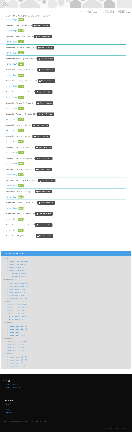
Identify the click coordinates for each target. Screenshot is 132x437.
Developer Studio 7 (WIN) (16, 347)
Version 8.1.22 (12, 130)
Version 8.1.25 (12, 97)
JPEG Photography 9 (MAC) (16, 319)
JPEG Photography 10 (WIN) (16, 295)
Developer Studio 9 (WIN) (16, 310)
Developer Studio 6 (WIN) (16, 363)
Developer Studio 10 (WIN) (16, 289)
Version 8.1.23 (12, 119)
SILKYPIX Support (11, 385)
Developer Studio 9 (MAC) (16, 313)
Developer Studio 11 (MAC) (16, 271)
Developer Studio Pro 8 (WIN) (17, 326)
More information (42, 25)
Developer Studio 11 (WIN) (16, 268)
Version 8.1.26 (12, 86)
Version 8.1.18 (12, 164)
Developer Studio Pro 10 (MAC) (17, 286)
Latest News (108, 11)
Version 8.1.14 (12, 208)
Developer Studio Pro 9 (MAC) (17, 307)
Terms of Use (9, 413)
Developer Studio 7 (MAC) (16, 350)
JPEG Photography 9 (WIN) (16, 316)
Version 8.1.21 (12, 141)
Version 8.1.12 (12, 230)
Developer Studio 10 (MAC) (16, 292)
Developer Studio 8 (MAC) (16, 335)
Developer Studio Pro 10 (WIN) (17, 283)
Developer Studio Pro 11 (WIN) (17, 262)
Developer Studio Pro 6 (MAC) (17, 360)
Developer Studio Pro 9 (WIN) (17, 304)
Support (124, 11)
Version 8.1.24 (12, 108)
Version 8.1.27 (12, 75)
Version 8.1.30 (12, 42)
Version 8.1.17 (12, 175)
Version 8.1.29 (12, 53)
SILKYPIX (92, 11)
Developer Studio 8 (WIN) (16, 332)
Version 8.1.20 (12, 152)
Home (81, 12)
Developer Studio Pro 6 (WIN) (17, 357)
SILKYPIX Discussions (12, 388)
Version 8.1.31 (12, 31)
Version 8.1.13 (12, 219)
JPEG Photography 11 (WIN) (16, 273)
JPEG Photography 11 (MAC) (16, 276)
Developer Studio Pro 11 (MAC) (17, 265)
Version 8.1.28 (12, 64)
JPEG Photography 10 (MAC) (17, 298)
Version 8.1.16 (12, 186)
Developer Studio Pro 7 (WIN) (17, 341)
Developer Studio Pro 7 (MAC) (17, 344)
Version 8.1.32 (12, 20)
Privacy (7, 410)
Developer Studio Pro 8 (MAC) (17, 329)
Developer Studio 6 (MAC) (16, 366)
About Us (8, 404)
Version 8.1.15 (12, 197)
